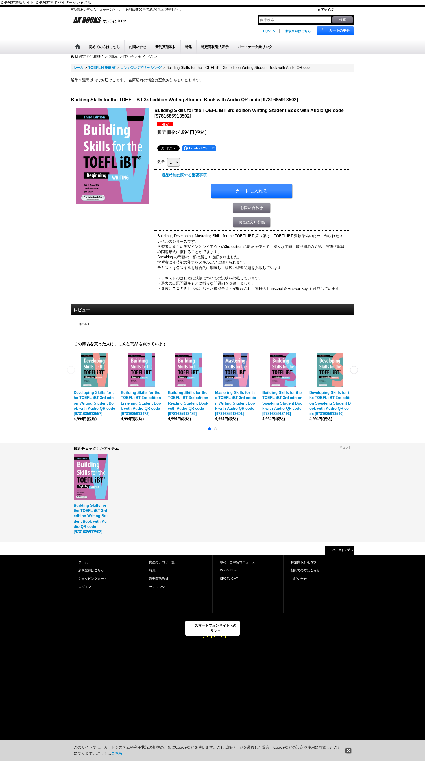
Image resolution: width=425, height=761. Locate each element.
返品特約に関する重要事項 (184, 175)
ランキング (157, 586)
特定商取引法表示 (303, 562)
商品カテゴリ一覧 (162, 562)
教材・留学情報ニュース (237, 562)
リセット (345, 447)
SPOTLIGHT (229, 578)
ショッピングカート (92, 578)
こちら (117, 753)
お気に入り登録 (252, 222)
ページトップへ (342, 550)
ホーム (83, 562)
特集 (152, 570)
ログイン (269, 31)
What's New (228, 570)
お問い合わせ (251, 208)
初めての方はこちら (305, 570)
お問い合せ (299, 578)
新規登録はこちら (298, 31)
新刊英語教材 (158, 578)
